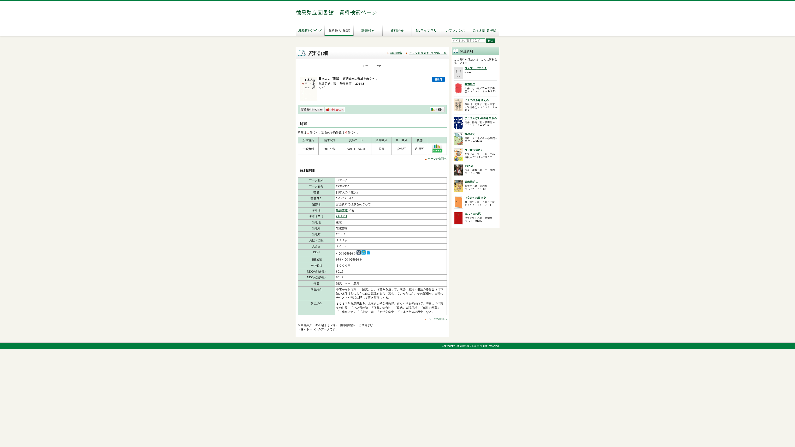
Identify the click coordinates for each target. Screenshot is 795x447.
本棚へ (439, 109)
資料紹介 (397, 30)
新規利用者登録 (484, 30)
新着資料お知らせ (312, 109)
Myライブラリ (426, 30)
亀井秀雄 (342, 210)
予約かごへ (337, 109)
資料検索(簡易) (339, 30)
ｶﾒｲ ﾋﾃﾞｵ (341, 216)
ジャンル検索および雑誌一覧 (428, 53)
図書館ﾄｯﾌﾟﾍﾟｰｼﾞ (310, 30)
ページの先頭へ (437, 158)
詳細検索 (368, 30)
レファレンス (455, 30)
